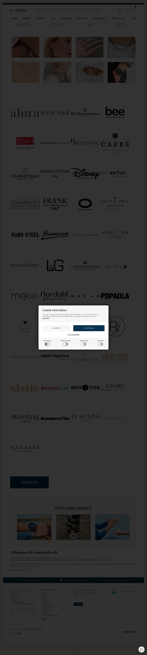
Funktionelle (84, 341)
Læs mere (45, 318)
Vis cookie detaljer (74, 335)
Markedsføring (65, 341)
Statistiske (100, 341)
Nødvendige (47, 341)
